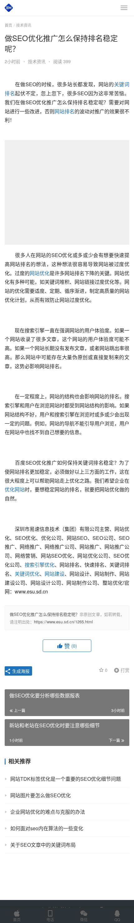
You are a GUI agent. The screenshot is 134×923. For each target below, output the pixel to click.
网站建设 (55, 573)
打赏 (120, 669)
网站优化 (40, 273)
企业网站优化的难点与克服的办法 (47, 811)
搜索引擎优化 (40, 564)
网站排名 (64, 111)
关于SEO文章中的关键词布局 (43, 844)
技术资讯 (36, 61)
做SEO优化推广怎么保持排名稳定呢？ (44, 614)
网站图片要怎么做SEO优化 (40, 795)
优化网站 (15, 489)
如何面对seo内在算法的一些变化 (46, 828)
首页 (8, 25)
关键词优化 (27, 573)
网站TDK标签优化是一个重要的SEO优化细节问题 (65, 778)
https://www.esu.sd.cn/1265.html (63, 622)
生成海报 (20, 671)
